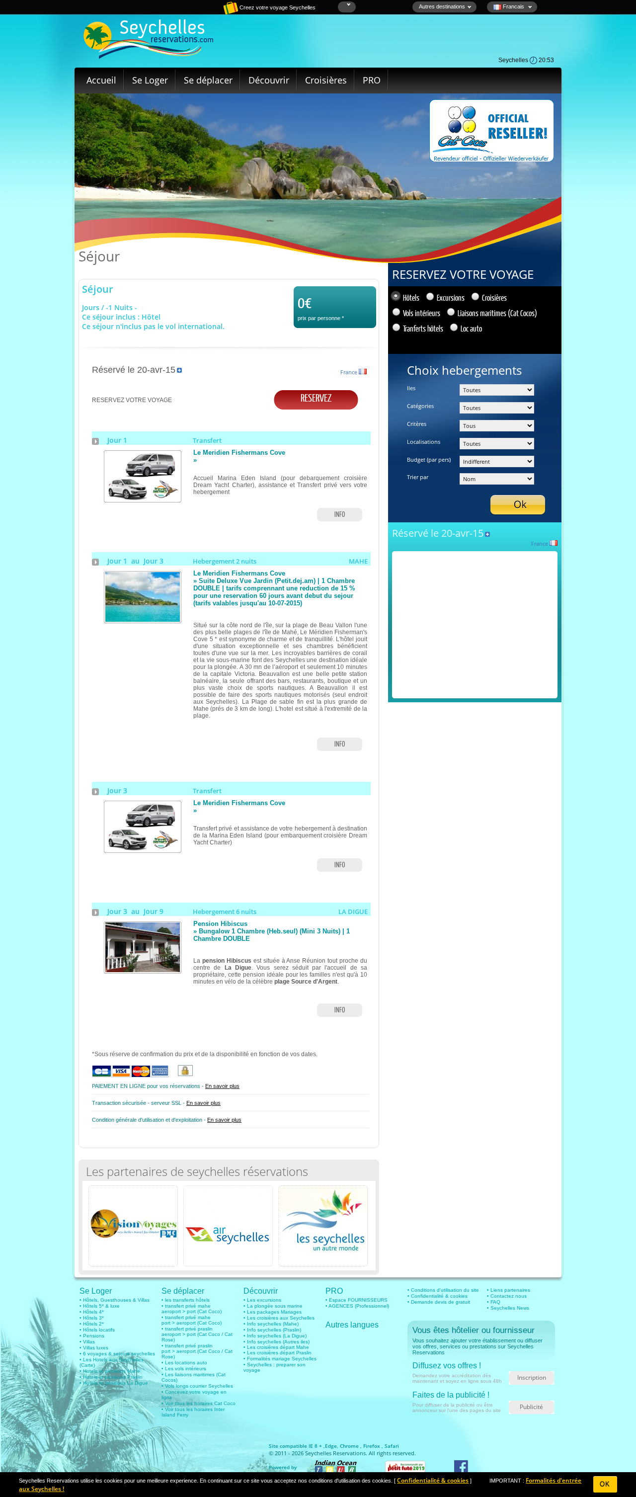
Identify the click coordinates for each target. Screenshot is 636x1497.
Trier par (417, 477)
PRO (372, 80)
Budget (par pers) (429, 459)
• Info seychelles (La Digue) (275, 1335)
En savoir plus (222, 1086)
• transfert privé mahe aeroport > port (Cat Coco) (191, 1308)
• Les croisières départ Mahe (276, 1347)
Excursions (451, 297)
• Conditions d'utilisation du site (443, 1290)
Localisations (423, 441)
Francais (513, 6)
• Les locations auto (184, 1362)
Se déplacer (208, 80)
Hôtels (411, 297)
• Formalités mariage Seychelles (280, 1358)
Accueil (101, 80)
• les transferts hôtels (185, 1300)
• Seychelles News (508, 1308)
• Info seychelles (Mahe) (271, 1324)
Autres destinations (442, 6)
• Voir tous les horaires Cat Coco (198, 1403)
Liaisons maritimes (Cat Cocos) (497, 313)
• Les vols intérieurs (183, 1368)
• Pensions (92, 1335)
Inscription (531, 1377)
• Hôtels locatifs (97, 1329)
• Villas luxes (94, 1347)
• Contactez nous (507, 1296)
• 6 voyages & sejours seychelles (117, 1353)
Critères (416, 423)
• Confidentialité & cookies (437, 1296)
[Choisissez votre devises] (347, 4)
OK (605, 1484)
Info (339, 514)
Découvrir (268, 80)
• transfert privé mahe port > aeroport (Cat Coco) (191, 1320)
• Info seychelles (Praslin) (272, 1329)
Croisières (326, 80)
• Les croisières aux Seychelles (279, 1318)
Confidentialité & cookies (433, 1480)
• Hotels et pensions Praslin (111, 1377)
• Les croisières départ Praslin (277, 1352)
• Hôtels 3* (92, 1318)
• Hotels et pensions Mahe (110, 1371)
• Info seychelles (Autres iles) (276, 1341)
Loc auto (471, 328)
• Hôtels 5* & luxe (100, 1306)
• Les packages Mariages (272, 1312)
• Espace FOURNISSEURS (356, 1300)
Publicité (531, 1407)
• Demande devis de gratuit (438, 1302)
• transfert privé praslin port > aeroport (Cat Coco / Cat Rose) (197, 1351)
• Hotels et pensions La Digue (114, 1383)
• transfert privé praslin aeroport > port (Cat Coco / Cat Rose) (197, 1334)
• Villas (87, 1341)
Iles (411, 388)
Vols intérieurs (421, 313)
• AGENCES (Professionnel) (357, 1306)
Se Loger (150, 80)
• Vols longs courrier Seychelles (197, 1386)
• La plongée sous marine (273, 1306)
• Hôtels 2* (92, 1324)
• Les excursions (262, 1300)
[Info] (142, 499)
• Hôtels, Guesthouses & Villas (115, 1300)
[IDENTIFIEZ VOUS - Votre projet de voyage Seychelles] (196, 12)
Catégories (420, 406)
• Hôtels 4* (92, 1312)
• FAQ (493, 1302)
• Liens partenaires (508, 1290)
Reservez (316, 397)
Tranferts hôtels (423, 328)
